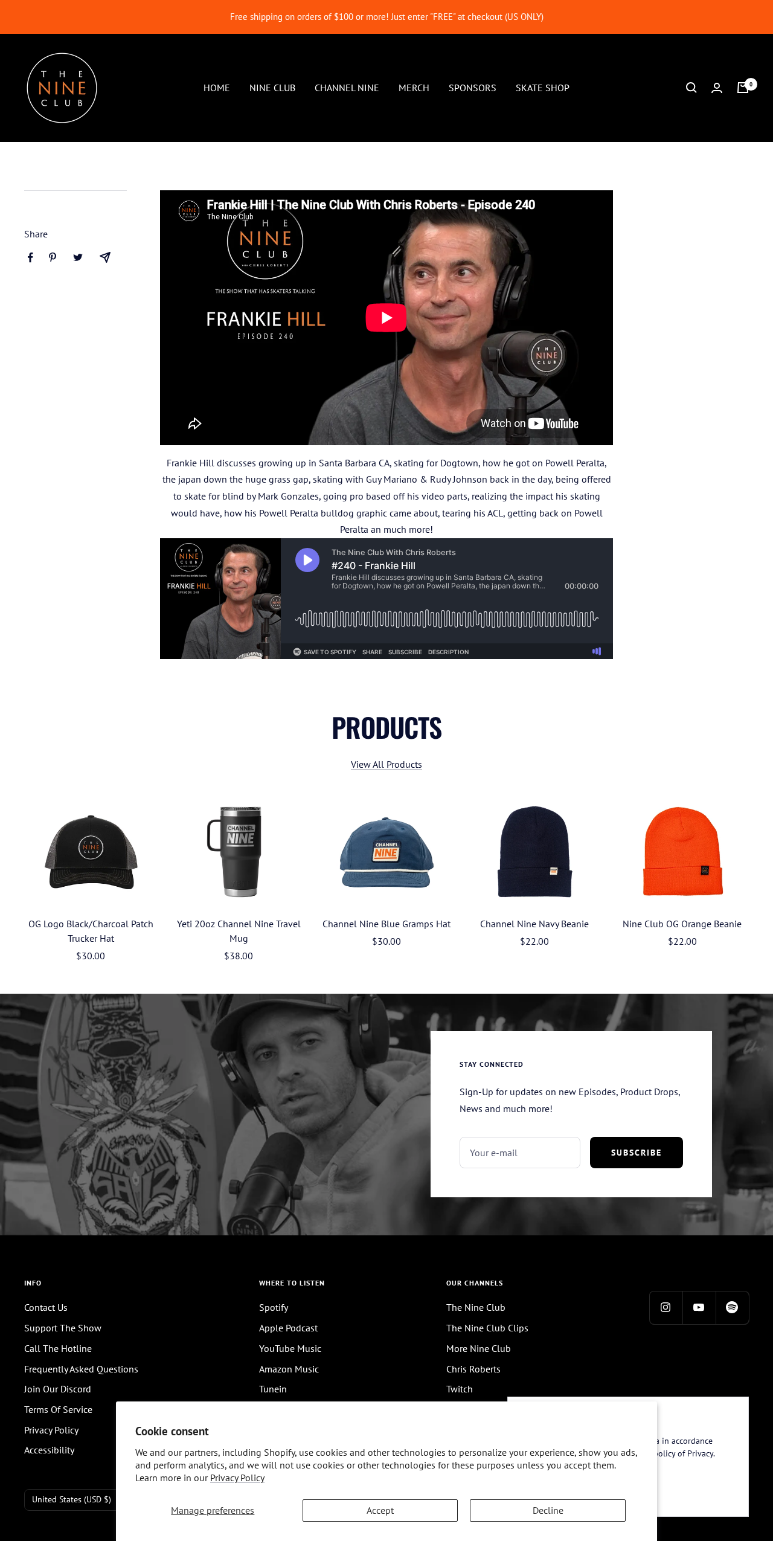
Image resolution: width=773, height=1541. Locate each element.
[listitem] (30, 258)
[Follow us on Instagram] (665, 1307)
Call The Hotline (58, 1348)
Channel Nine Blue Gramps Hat (386, 924)
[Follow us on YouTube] (699, 1307)
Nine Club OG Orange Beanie (682, 924)
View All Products (386, 764)
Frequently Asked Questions (81, 1369)
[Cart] (743, 87)
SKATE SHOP (542, 87)
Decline (548, 1510)
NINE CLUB (272, 87)
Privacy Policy (237, 1478)
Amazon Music (289, 1369)
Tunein (273, 1389)
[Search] (691, 87)
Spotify (273, 1307)
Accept (380, 1510)
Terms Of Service (58, 1409)
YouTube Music (290, 1348)
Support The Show (62, 1328)
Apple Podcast (288, 1328)
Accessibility (49, 1450)
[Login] (716, 88)
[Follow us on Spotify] (732, 1307)
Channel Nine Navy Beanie (534, 924)
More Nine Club (478, 1348)
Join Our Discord (57, 1389)
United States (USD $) (71, 1499)
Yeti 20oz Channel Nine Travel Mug (239, 931)
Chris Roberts (473, 1369)
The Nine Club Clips (487, 1328)
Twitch (459, 1389)
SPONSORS (472, 87)
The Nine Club (475, 1307)
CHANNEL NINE (347, 87)
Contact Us (46, 1307)
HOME (217, 87)
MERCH (414, 87)
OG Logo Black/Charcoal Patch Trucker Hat (90, 931)
